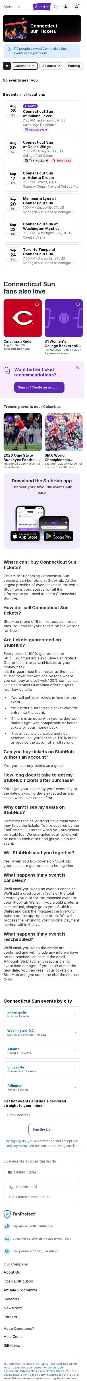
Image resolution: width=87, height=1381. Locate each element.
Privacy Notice (29, 1371)
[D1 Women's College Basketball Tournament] (64, 327)
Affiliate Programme (20, 1290)
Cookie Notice (55, 1371)
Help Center (14, 1336)
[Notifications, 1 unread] (76, 6)
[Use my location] (7, 66)
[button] (16, 6)
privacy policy (17, 1146)
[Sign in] (65, 6)
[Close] (78, 367)
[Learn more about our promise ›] (20, 1214)
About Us (12, 1272)
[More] (76, 20)
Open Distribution (18, 1281)
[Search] (56, 6)
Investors (11, 1299)
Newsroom (13, 1308)
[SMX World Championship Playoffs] (64, 441)
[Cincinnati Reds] (23, 325)
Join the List (42, 1129)
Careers (10, 1317)
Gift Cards (12, 1345)
